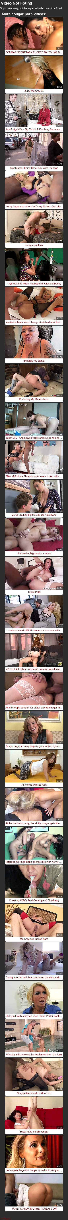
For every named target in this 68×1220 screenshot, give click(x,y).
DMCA (8, 1219)
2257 (2, 1219)
